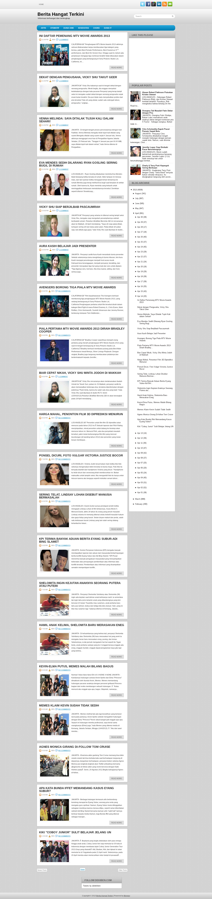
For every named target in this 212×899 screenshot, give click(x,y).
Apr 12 (140, 438)
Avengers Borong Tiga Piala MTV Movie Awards (77, 287)
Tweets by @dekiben (92, 886)
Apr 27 (140, 232)
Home (41, 4)
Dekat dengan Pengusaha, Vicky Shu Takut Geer (78, 77)
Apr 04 (140, 478)
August (138, 193)
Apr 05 (140, 473)
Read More (116, 68)
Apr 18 (140, 276)
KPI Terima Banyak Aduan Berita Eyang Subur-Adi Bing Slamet (78, 540)
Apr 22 (140, 257)
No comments (64, 291)
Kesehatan (83, 28)
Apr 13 (140, 433)
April (137, 213)
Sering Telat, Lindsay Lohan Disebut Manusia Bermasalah (75, 496)
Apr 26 (140, 237)
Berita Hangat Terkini (60, 14)
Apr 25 (140, 242)
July (137, 198)
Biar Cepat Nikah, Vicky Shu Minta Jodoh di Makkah (80, 372)
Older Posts (123, 870)
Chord (96, 28)
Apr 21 (140, 262)
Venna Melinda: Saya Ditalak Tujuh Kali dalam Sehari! (76, 120)
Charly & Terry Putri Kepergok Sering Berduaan (155, 167)
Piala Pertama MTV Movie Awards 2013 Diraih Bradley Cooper (82, 330)
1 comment (64, 39)
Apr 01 (140, 492)
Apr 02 (140, 487)
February (138, 504)
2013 (135, 190)
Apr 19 (140, 271)
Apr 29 (140, 222)
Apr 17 (140, 281)
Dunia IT (107, 28)
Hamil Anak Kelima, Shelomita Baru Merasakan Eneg (81, 625)
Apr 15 (140, 291)
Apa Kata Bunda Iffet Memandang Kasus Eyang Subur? (76, 789)
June (137, 203)
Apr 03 (140, 482)
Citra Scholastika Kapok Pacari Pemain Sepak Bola (156, 130)
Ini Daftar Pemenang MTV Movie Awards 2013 (74, 35)
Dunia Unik (68, 28)
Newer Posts (42, 870)
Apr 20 (140, 266)
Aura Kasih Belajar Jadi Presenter (67, 246)
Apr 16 (140, 286)
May (137, 208)
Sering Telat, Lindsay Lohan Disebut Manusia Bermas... (152, 375)
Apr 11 (140, 443)
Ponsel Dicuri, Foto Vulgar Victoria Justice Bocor (81, 455)
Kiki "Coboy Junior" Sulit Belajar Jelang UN (75, 832)
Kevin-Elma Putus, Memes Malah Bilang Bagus (76, 666)
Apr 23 (140, 252)
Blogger (127, 896)
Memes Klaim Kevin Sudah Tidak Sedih (69, 705)
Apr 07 (140, 463)
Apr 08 (140, 458)
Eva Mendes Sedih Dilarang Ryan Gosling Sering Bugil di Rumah (78, 164)
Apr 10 (140, 448)
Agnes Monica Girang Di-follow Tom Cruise (74, 746)
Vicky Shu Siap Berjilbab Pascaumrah (69, 206)
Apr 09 (140, 453)
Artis (43, 28)
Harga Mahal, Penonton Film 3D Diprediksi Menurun (81, 414)
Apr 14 (140, 296)
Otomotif (54, 28)
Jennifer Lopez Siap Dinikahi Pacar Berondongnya (155, 148)
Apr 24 (140, 247)
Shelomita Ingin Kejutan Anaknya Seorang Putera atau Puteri (79, 584)
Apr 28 (140, 227)
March (137, 499)
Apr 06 (140, 468)
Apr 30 (140, 217)
